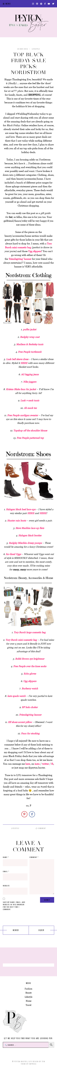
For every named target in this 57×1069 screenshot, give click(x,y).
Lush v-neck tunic (29, 400)
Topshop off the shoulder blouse (30, 430)
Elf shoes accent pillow (20, 722)
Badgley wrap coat (30, 337)
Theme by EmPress (28, 1064)
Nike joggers (29, 381)
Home (28, 1001)
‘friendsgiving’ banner (20, 258)
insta (37, 763)
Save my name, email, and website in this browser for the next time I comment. (14, 906)
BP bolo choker (30, 707)
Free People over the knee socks (29, 666)
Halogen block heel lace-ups (20, 509)
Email (6, 871)
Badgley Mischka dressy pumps (25, 543)
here (27, 763)
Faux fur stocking (30, 733)
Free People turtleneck (29, 351)
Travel (28, 1005)
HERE (24, 363)
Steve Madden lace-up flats (30, 528)
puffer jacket (29, 329)
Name (6, 857)
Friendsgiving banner (30, 714)
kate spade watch (16, 696)
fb (52, 763)
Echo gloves (30, 673)
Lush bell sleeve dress (17, 359)
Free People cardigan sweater (22, 415)
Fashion (28, 989)
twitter (45, 763)
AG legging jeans (30, 374)
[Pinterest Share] (24, 814)
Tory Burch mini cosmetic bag (21, 639)
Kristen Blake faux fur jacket (21, 389)
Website (6, 885)
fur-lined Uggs (13, 554)
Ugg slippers (34, 251)
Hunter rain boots (16, 520)
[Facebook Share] (32, 814)
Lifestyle (36, 49)
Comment (42, 828)
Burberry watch (30, 688)
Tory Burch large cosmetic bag (30, 632)
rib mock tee (30, 408)
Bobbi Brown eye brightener (29, 658)
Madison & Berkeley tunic (29, 344)
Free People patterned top (30, 437)
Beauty (28, 993)
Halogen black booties (29, 535)
